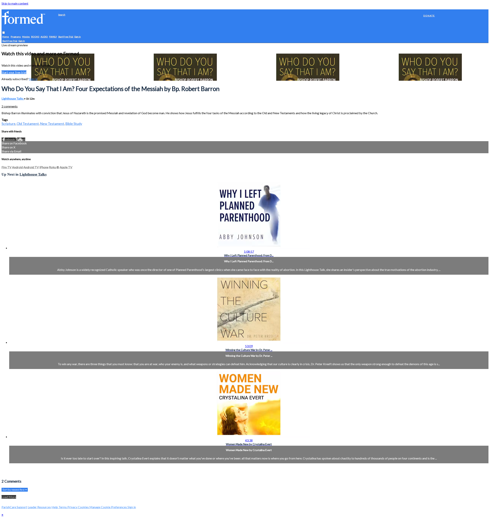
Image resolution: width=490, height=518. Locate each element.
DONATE (429, 15)
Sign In (21, 41)
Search (61, 14)
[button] (3, 33)
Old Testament (28, 123)
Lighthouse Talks (13, 98)
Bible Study (73, 123)
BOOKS (35, 36)
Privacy (72, 507)
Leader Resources (39, 507)
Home (5, 36)
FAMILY (53, 36)
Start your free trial (14, 72)
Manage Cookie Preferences (108, 507)
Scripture (9, 123)
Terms (63, 507)
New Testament (52, 123)
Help (55, 507)
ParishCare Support (14, 507)
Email (21, 139)
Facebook (9, 139)
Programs (16, 36)
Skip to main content (15, 3)
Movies (26, 36)
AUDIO (44, 36)
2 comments (10, 106)
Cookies (83, 507)
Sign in (77, 36)
